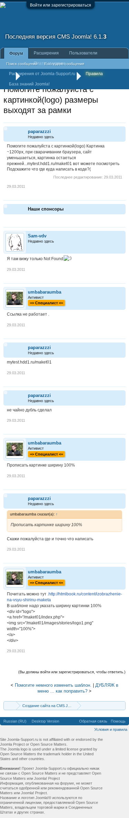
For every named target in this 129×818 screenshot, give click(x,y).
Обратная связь (93, 721)
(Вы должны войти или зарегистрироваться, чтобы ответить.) (72, 672)
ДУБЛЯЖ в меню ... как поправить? (77, 688)
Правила (94, 73)
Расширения (46, 53)
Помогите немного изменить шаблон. (53, 685)
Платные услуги (49, 63)
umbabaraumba (44, 292)
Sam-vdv (37, 235)
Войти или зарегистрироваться (60, 5)
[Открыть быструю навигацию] (121, 705)
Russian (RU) (14, 721)
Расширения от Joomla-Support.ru (42, 73)
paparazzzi (39, 131)
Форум (16, 53)
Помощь (118, 721)
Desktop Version (45, 721)
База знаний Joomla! (29, 84)
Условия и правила (110, 729)
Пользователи (83, 53)
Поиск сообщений (21, 64)
